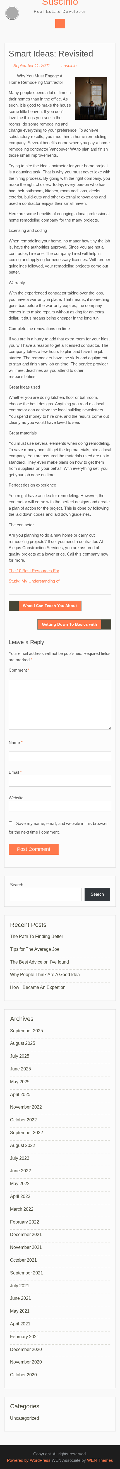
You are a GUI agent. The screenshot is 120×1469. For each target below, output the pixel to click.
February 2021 (24, 1336)
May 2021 (20, 1311)
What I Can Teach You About (50, 605)
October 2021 (23, 1260)
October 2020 (23, 1374)
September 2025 (26, 1030)
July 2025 (19, 1056)
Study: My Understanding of (34, 581)
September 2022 (26, 1132)
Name (16, 742)
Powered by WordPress (29, 1460)
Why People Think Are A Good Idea (45, 974)
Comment (19, 670)
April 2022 (20, 1196)
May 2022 (20, 1183)
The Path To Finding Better (36, 936)
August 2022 (22, 1145)
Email (15, 772)
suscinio (68, 65)
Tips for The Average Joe (34, 949)
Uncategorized (24, 1418)
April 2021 (20, 1323)
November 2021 (26, 1247)
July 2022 (19, 1158)
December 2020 (26, 1349)
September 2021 (26, 1273)
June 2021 (20, 1298)
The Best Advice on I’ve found (39, 962)
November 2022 (26, 1107)
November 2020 (26, 1362)
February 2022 (24, 1222)
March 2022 (21, 1209)
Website (16, 797)
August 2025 (22, 1043)
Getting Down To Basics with (69, 624)
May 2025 (20, 1081)
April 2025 (20, 1094)
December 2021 (26, 1234)
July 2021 (19, 1285)
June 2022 (20, 1170)
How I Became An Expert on (38, 987)
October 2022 (23, 1119)
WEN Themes (100, 1460)
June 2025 (20, 1069)
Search (16, 884)
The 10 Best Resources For (34, 570)
